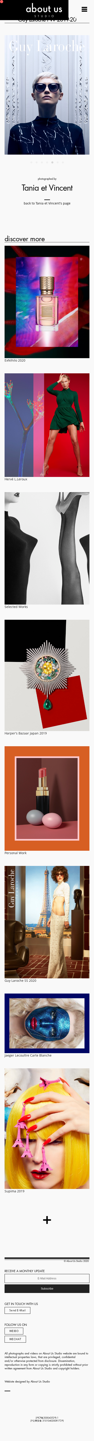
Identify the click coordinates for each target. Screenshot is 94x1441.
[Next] (68, 95)
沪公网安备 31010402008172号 (47, 1421)
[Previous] (26, 95)
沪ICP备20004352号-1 (47, 1418)
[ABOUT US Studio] (34, 18)
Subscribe (47, 1288)
